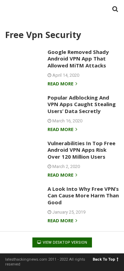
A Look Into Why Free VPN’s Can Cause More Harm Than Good (83, 195)
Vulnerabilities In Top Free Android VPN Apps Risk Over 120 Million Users (81, 150)
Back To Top (104, 259)
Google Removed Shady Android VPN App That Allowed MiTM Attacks (78, 58)
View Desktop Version (64, 242)
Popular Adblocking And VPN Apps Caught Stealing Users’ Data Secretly (82, 104)
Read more (61, 84)
